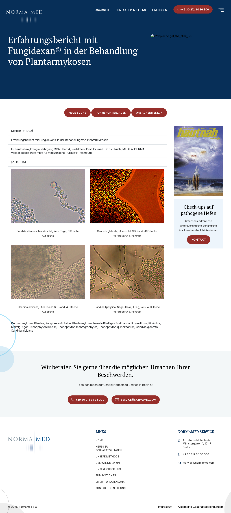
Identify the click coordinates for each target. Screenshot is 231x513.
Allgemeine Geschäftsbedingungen (200, 506)
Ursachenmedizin (108, 462)
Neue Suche (77, 112)
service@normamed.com (138, 399)
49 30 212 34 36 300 (196, 454)
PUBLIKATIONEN (106, 475)
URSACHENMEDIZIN (149, 112)
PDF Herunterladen (111, 112)
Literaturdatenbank (110, 481)
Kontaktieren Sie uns (131, 10)
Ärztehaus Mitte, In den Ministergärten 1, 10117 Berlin (197, 443)
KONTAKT (198, 239)
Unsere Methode (107, 456)
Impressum (165, 506)
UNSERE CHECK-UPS (108, 469)
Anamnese (102, 10)
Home (99, 440)
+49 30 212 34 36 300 (194, 9)
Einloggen (159, 10)
